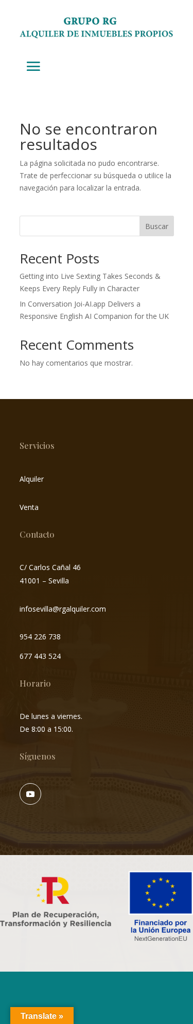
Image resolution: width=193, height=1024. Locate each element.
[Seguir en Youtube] (30, 794)
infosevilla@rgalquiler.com (63, 609)
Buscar (156, 226)
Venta (29, 507)
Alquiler (32, 479)
